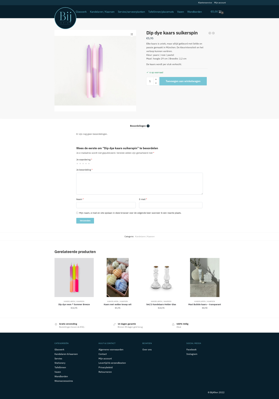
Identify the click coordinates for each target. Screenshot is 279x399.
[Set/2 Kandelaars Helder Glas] (161, 277)
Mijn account (220, 2)
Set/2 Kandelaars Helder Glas (161, 304)
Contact (103, 354)
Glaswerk (59, 349)
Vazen (57, 371)
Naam (80, 199)
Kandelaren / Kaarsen (145, 236)
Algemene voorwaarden (111, 349)
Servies (58, 358)
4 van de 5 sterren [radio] (86, 163)
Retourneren (105, 371)
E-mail (143, 199)
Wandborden (61, 376)
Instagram (191, 354)
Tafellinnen (60, 367)
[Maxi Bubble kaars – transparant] (204, 277)
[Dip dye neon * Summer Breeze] (74, 277)
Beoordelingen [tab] (138, 125)
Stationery (59, 362)
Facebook (191, 349)
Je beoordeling (84, 169)
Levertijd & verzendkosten (112, 362)
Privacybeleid (106, 367)
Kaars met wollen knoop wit (118, 304)
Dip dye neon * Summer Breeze (74, 304)
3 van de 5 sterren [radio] (83, 163)
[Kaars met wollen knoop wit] (117, 277)
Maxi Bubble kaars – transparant (204, 304)
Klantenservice (205, 2)
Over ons (147, 349)
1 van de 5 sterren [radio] (77, 163)
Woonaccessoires (63, 380)
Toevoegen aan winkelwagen (183, 81)
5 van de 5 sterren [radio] (89, 163)
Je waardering (84, 159)
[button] (131, 34)
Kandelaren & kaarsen (66, 354)
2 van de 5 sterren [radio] (80, 163)
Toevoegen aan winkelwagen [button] (74, 314)
